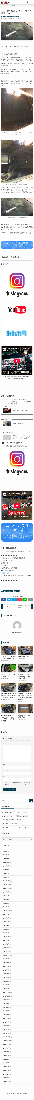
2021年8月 (7, 1007)
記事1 (7, 264)
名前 (5, 764)
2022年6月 (7, 970)
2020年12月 (7, 1037)
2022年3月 (7, 981)
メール (5, 770)
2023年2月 (7, 940)
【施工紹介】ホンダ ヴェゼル (10, 823)
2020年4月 (7, 1066)
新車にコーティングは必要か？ (21, 410)
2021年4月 (7, 1022)
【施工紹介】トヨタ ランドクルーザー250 (14, 827)
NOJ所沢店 (21, 46)
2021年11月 (7, 996)
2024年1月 (7, 907)
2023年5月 (7, 929)
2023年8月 (7, 918)
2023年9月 (7, 914)
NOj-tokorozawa (17, 632)
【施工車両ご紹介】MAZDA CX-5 (11, 820)
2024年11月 (7, 884)
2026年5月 (7, 858)
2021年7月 (7, 1011)
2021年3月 (7, 1026)
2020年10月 (7, 1044)
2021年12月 (7, 992)
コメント (6, 744)
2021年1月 (7, 1033)
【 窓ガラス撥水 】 (7, 16)
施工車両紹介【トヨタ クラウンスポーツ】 (14, 812)
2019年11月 (7, 1081)
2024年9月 (7, 892)
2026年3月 (7, 866)
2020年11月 (7, 1040)
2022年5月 (7, 974)
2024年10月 (7, 888)
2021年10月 (7, 1000)
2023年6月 (7, 925)
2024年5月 (7, 903)
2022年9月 (7, 959)
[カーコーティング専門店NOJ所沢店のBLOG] (5, 2)
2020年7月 (7, 1055)
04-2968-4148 (5, 573)
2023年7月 (7, 921)
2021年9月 (7, 1003)
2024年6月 (7, 899)
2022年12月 (7, 948)
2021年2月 (7, 1029)
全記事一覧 (15, 16)
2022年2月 (7, 985)
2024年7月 (7, 895)
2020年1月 (7, 1074)
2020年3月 (7, 1070)
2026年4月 (7, 862)
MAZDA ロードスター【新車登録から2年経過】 (15, 816)
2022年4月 (7, 977)
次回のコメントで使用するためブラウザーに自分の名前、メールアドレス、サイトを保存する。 (17, 783)
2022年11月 (7, 951)
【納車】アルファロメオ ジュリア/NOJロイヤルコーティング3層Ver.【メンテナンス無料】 (22, 437)
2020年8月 (7, 1052)
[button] (27, 2)
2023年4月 (7, 933)
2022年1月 (7, 988)
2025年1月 (7, 877)
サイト (4, 777)
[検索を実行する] (31, 800)
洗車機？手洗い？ (18, 423)
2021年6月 (7, 1014)
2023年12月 (7, 910)
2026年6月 (7, 855)
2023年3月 (7, 936)
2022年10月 (7, 955)
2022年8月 (7, 962)
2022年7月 (7, 966)
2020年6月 (7, 1059)
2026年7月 (7, 851)
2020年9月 (7, 1048)
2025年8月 (7, 870)
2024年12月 (7, 881)
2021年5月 (7, 1018)
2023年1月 (7, 944)
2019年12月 (7, 1078)
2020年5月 (7, 1063)
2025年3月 (7, 873)
